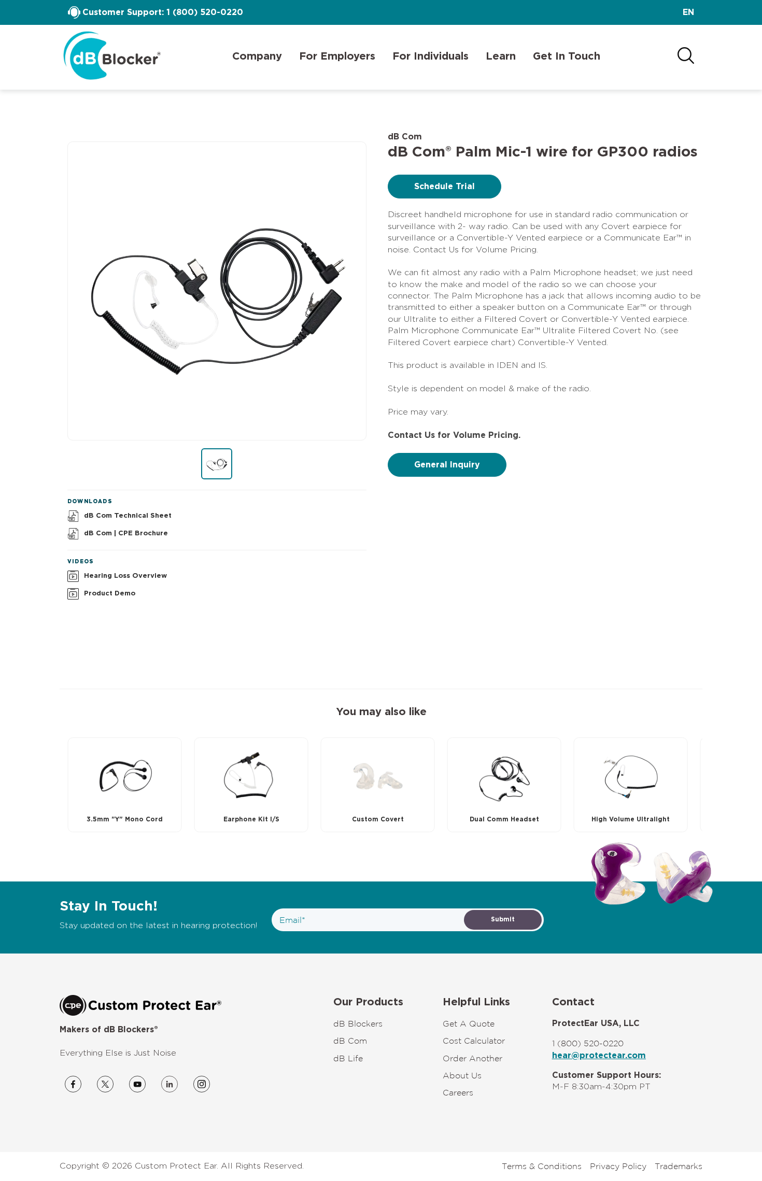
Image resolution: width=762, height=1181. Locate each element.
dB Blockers (358, 1023)
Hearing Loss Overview (125, 576)
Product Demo (109, 593)
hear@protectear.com (599, 1055)
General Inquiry (447, 465)
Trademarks (678, 1166)
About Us (462, 1075)
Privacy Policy (618, 1166)
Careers (458, 1092)
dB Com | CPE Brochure (126, 533)
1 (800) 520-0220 (204, 12)
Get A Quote (469, 1023)
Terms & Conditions (542, 1166)
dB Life (348, 1058)
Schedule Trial (444, 186)
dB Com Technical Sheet (128, 516)
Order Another (472, 1058)
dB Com (350, 1040)
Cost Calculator (474, 1040)
